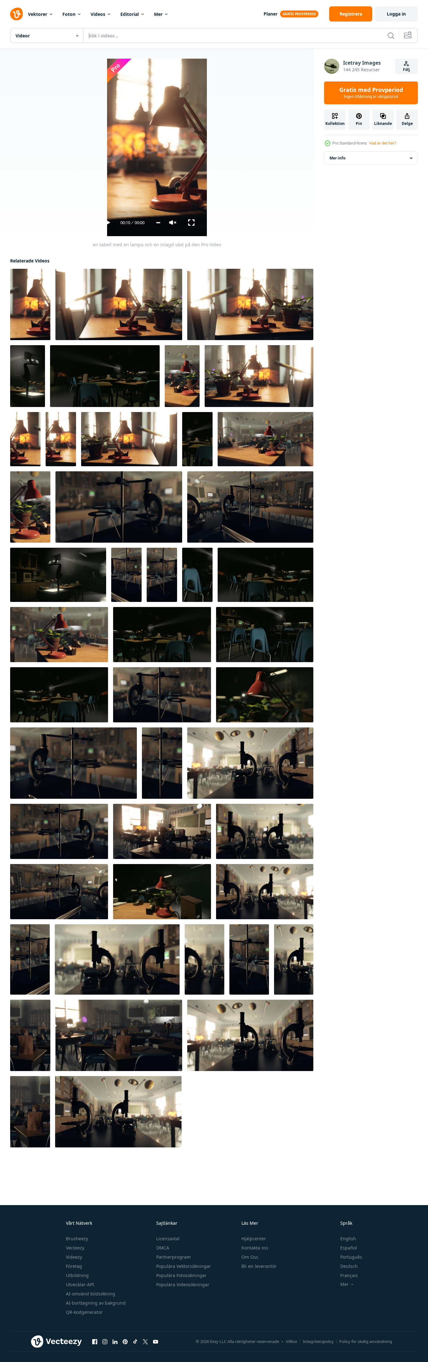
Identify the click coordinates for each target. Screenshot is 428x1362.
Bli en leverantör (259, 1266)
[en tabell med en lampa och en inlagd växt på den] (30, 304)
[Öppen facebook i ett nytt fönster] (94, 1341)
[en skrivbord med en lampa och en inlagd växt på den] (250, 304)
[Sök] (391, 35)
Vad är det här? (382, 143)
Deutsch (349, 1266)
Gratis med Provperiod (371, 93)
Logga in (396, 14)
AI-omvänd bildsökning (90, 1294)
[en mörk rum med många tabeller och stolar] (105, 376)
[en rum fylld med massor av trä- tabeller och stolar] (118, 1035)
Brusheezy (77, 1239)
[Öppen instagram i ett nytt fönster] (104, 1341)
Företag (74, 1266)
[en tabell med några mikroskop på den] (264, 891)
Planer (271, 14)
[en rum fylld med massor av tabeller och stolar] (162, 575)
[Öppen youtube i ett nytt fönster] (155, 1341)
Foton (68, 14)
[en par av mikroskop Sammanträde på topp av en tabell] (264, 831)
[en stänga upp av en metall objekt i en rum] (118, 507)
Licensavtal (168, 1239)
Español (348, 1248)
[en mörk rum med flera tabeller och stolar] (197, 439)
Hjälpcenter (253, 1239)
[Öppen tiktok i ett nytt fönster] (135, 1341)
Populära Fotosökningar (181, 1275)
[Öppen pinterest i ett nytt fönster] (125, 1341)
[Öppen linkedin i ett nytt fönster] (115, 1341)
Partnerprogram (173, 1257)
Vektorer (37, 14)
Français (349, 1275)
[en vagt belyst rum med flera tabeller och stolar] (162, 634)
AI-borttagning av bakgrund (96, 1303)
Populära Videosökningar (182, 1284)
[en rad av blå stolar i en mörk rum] (197, 575)
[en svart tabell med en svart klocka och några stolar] (250, 507)
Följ (406, 69)
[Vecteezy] (16, 14)
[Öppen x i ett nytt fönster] (145, 1341)
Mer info (337, 158)
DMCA (162, 1248)
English (348, 1239)
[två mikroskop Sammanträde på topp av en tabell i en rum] (250, 763)
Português (351, 1257)
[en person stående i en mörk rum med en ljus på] (58, 575)
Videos (98, 14)
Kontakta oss (254, 1248)
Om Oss (249, 1257)
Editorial (129, 14)
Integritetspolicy (318, 1341)
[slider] (158, 222)
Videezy (74, 1257)
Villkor (291, 1341)
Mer (158, 14)
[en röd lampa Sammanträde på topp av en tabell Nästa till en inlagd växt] (264, 694)
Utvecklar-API (80, 1284)
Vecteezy (75, 1248)
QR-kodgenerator (84, 1312)
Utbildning (77, 1275)
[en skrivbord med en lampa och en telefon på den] (30, 507)
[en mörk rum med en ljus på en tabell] (27, 376)
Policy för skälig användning (365, 1341)
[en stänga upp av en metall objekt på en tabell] (162, 694)
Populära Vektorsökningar (183, 1266)
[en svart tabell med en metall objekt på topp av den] (73, 763)
